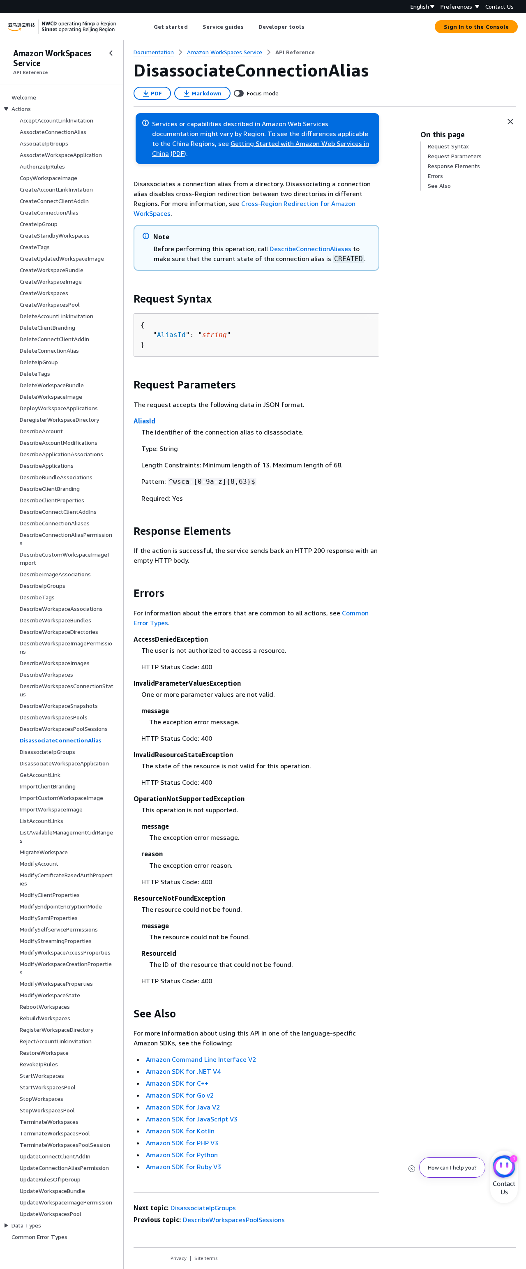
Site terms (206, 1258)
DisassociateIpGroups (203, 1208)
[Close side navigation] (111, 53)
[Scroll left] (147, 26)
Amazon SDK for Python (182, 1155)
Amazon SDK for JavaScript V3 (192, 1119)
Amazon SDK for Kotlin (180, 1131)
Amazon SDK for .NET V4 (183, 1071)
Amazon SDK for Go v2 (180, 1095)
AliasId (171, 335)
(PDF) (178, 153)
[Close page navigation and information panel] (510, 121)
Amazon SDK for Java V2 (183, 1107)
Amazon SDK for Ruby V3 (183, 1167)
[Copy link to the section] (127, 299)
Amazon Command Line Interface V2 (201, 1059)
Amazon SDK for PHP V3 (182, 1143)
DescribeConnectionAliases (310, 249)
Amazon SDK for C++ (177, 1083)
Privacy (179, 1258)
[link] (295, 52)
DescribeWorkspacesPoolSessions (234, 1220)
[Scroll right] (310, 26)
